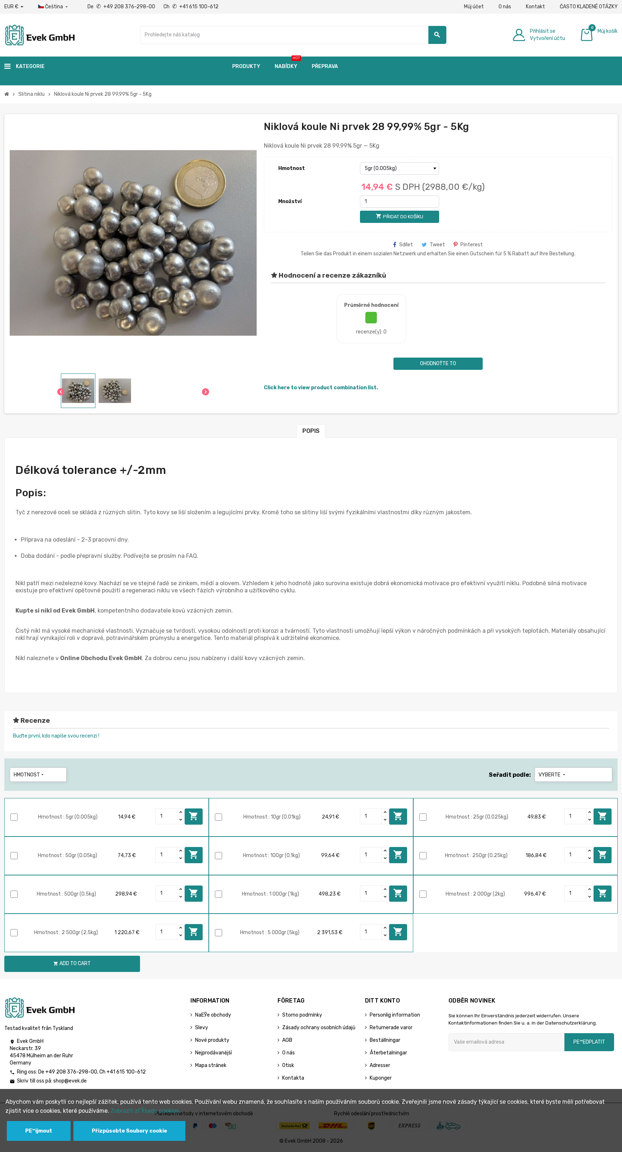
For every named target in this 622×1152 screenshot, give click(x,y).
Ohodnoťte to (438, 363)
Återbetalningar (388, 1053)
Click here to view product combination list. (321, 388)
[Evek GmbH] (39, 34)
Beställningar (385, 1040)
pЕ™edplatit (589, 1042)
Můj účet (474, 7)
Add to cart (194, 816)
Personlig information (395, 1015)
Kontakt (535, 7)
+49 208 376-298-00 (71, 1072)
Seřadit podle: (510, 774)
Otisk (288, 1065)
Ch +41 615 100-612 (190, 7)
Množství (290, 201)
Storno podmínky (302, 1015)
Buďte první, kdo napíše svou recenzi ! (56, 736)
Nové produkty (212, 1040)
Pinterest (471, 245)
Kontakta (293, 1078)
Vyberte (552, 775)
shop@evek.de (70, 1081)
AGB (287, 1040)
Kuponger (381, 1078)
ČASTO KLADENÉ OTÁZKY (589, 7)
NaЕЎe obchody (213, 1015)
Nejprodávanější (213, 1053)
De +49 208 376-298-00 (121, 7)
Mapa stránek (210, 1065)
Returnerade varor (391, 1028)
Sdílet (406, 245)
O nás (505, 7)
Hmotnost (291, 168)
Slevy (201, 1028)
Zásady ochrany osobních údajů (318, 1028)
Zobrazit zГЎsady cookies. (145, 1110)
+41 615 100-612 (126, 1072)
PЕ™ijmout (38, 1131)
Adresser (380, 1065)
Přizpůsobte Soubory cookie (129, 1131)
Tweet (437, 245)
